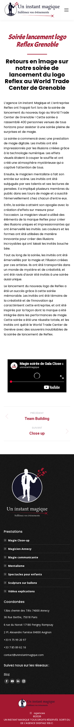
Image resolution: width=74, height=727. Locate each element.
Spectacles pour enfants (25, 574)
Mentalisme (16, 566)
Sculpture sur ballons (22, 583)
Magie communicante (23, 557)
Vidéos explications (21, 591)
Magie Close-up (18, 540)
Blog (6, 674)
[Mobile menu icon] (66, 10)
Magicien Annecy (19, 549)
